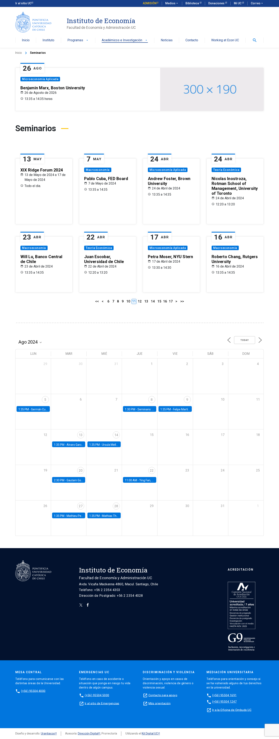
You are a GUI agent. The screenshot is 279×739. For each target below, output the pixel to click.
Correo (257, 3)
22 (152, 471)
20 (81, 471)
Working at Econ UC (225, 40)
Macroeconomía (98, 169)
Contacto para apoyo (162, 695)
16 (165, 301)
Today (244, 340)
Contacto (191, 40)
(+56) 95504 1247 (224, 701)
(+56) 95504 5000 (97, 695)
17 (171, 301)
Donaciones (216, 3)
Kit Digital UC (150, 733)
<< (97, 301)
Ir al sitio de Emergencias (102, 703)
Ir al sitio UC (23, 3)
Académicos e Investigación (125, 40)
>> (182, 301)
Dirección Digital (88, 733)
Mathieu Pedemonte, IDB (83, 515)
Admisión (149, 3)
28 (116, 506)
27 (81, 506)
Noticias (167, 40)
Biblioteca (192, 3)
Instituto (48, 40)
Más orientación (159, 703)
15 (159, 301)
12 (140, 301)
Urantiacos (48, 733)
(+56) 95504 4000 (33, 690)
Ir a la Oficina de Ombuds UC (231, 709)
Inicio (26, 40)
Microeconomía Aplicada (40, 79)
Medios (172, 3)
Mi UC (238, 3)
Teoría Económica (226, 169)
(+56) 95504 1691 (224, 695)
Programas (78, 40)
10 (128, 301)
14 (153, 301)
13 (146, 301)
